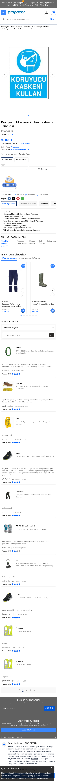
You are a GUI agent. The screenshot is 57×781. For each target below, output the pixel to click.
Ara (51, 335)
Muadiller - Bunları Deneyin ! (5, 243)
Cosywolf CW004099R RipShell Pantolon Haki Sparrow (33, 496)
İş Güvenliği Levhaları (40, 27)
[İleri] (37, 690)
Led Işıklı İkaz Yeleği (23, 631)
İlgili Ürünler (42, 242)
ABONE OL (49, 708)
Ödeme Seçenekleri (28, 204)
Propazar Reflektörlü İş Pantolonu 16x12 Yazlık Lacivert (11, 305)
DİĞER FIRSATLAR (9, 258)
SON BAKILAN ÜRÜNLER (29, 258)
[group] (28, 73)
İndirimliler (51, 241)
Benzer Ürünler (32, 242)
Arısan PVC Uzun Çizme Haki (43, 304)
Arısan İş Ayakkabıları (39, 301)
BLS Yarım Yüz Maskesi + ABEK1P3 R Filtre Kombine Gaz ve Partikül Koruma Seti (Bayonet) (34, 564)
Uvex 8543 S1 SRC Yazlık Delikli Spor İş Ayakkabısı (35, 456)
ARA (52, 19)
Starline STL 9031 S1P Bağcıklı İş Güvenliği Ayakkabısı (32, 387)
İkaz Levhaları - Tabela (20, 27)
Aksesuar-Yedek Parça (22, 242)
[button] (28, 115)
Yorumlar (44, 204)
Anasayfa (5, 27)
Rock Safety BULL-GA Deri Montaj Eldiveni (32, 529)
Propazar (7, 131)
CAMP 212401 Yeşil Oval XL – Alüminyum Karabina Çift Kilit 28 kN (35, 352)
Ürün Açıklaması (8, 204)
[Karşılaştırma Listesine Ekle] (23, 290)
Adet (3, 165)
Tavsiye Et (20, 195)
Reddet (34, 759)
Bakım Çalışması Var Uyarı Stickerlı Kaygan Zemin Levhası (35, 423)
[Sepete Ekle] (23, 310)
